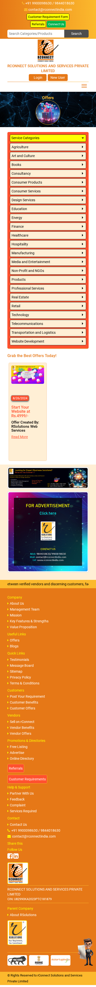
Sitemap (16, 671)
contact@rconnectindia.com (50, 10)
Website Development (28, 341)
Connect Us (56, 24)
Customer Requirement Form (48, 17)
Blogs (14, 646)
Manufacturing (23, 253)
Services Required (23, 811)
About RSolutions (23, 915)
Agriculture (20, 147)
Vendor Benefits (22, 728)
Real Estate (20, 297)
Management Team (24, 609)
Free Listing (19, 747)
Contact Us (18, 825)
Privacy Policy (20, 677)
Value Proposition (23, 627)
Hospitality (20, 244)
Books (16, 165)
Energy (17, 218)
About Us (17, 603)
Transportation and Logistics (34, 332)
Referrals (38, 24)
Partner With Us (22, 793)
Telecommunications (27, 324)
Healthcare (20, 235)
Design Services (23, 200)
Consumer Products (27, 182)
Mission (16, 615)
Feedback (17, 799)
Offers (14, 640)
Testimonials (19, 660)
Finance (18, 226)
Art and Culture (23, 156)
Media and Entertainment (31, 262)
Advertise (17, 753)
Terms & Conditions (24, 683)
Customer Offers (22, 708)
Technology (20, 315)
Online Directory (22, 758)
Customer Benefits (24, 702)
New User (57, 78)
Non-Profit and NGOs (28, 271)
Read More (19, 437)
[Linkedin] (15, 856)
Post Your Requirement (27, 696)
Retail (16, 306)
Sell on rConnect (22, 722)
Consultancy (21, 173)
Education (19, 209)
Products (19, 279)
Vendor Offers (20, 733)
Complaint (18, 805)
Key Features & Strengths (29, 621)
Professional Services (28, 288)
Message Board (22, 665)
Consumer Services (26, 191)
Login (38, 78)
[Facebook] (10, 856)
